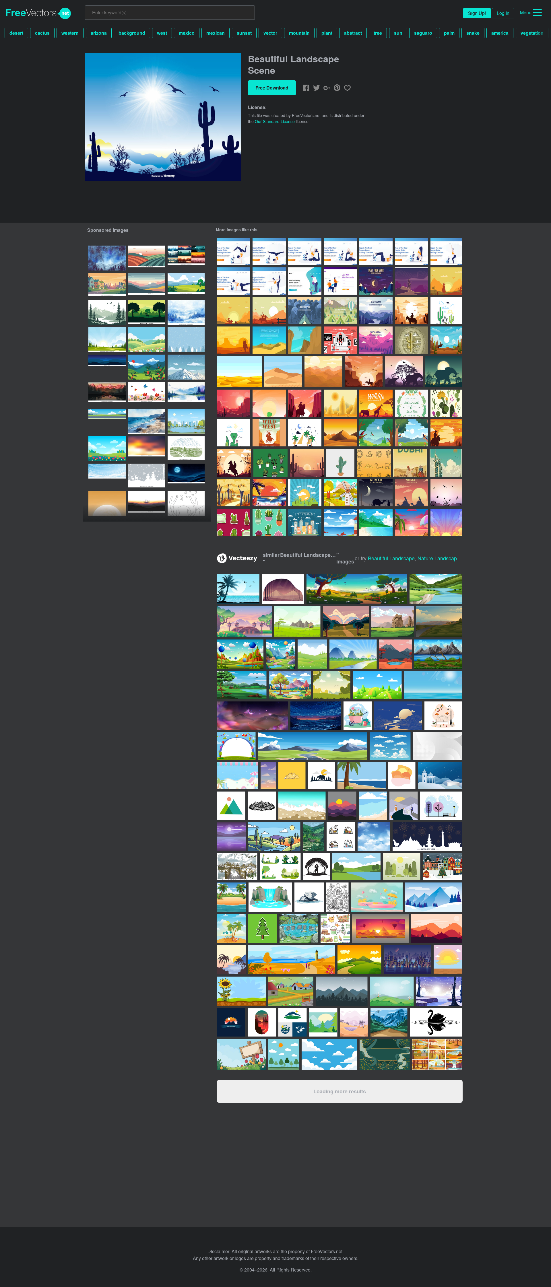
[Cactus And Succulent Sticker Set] (269, 522)
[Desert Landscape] (340, 432)
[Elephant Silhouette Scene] (404, 371)
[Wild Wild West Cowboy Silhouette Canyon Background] (446, 432)
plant (326, 33)
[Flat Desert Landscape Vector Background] (269, 340)
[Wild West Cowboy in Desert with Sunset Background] (304, 403)
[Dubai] (410, 463)
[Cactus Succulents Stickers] (233, 522)
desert (16, 33)
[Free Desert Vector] (446, 310)
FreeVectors (38, 13)
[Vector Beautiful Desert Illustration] (269, 403)
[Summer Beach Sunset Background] (269, 492)
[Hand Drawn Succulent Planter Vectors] (270, 463)
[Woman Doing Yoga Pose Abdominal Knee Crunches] (376, 251)
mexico (187, 33)
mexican (215, 33)
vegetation (532, 33)
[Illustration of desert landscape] (340, 403)
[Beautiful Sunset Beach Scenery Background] (376, 522)
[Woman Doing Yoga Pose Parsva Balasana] (233, 281)
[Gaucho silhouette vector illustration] (446, 281)
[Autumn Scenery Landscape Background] (233, 492)
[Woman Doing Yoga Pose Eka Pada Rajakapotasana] (304, 251)
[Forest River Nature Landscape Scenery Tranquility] (107, 312)
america (500, 33)
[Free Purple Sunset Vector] (376, 340)
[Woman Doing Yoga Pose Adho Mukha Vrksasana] (233, 251)
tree (378, 33)
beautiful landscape (391, 558)
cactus (42, 33)
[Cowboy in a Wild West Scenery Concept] (234, 463)
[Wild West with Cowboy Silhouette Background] (411, 310)
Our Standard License (275, 121)
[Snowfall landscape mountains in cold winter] (186, 367)
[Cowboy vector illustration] (269, 310)
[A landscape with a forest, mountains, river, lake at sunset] (107, 394)
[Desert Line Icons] (374, 463)
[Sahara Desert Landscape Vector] (283, 371)
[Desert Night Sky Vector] (411, 281)
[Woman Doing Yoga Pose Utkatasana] (411, 251)
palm (449, 33)
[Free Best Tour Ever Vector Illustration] (376, 281)
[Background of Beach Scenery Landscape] (340, 522)
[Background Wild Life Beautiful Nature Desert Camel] (376, 403)
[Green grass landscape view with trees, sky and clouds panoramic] (186, 285)
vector (270, 33)
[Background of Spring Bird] (411, 432)
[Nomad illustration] (376, 492)
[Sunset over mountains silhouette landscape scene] (146, 503)
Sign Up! (477, 13)
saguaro (423, 33)
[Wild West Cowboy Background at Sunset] (233, 340)
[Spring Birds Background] (376, 432)
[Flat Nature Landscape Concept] (340, 492)
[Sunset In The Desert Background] (233, 403)
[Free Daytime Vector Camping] (340, 310)
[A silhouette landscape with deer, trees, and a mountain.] (146, 312)
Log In (503, 13)
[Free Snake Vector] (233, 432)
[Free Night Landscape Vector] (304, 310)
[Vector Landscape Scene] (446, 492)
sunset (244, 33)
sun (398, 33)
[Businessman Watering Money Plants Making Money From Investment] (304, 281)
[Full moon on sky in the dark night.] (186, 476)
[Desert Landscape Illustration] (323, 371)
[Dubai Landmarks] (446, 463)
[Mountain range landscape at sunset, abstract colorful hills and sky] (146, 285)
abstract (353, 33)
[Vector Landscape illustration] (307, 463)
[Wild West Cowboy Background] (364, 371)
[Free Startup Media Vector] (340, 340)
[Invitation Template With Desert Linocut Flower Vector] (411, 403)
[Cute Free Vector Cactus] (340, 463)
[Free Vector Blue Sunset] (376, 310)
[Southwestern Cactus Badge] (411, 340)
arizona (99, 33)
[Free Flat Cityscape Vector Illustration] (304, 522)
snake (473, 33)
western (70, 33)
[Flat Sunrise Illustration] (304, 492)
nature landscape (439, 558)
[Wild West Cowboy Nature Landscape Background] (446, 340)
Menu (525, 12)
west (162, 33)
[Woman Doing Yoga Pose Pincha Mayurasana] (269, 251)
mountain (299, 33)
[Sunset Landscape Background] (446, 522)
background (132, 33)
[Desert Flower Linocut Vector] (446, 403)
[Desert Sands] (239, 371)
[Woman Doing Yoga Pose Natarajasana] (269, 281)
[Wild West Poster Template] (269, 432)
